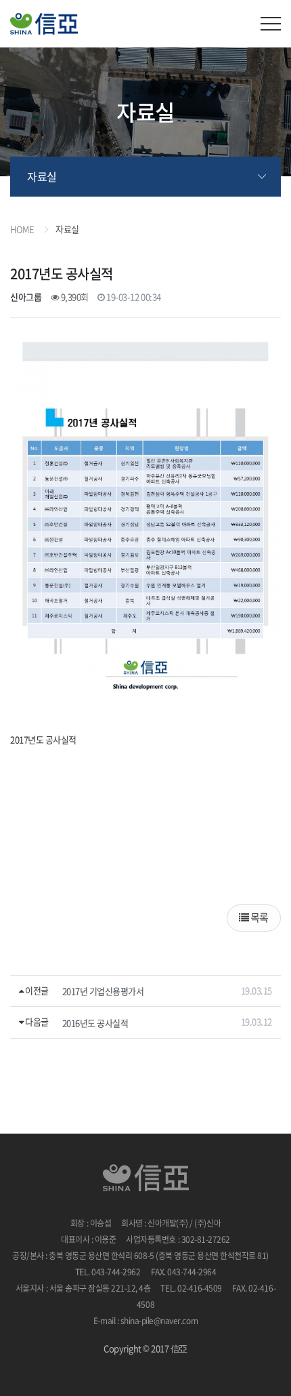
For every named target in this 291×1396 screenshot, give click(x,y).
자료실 (42, 176)
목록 (258, 917)
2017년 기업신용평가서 (103, 991)
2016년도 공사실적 (95, 1023)
